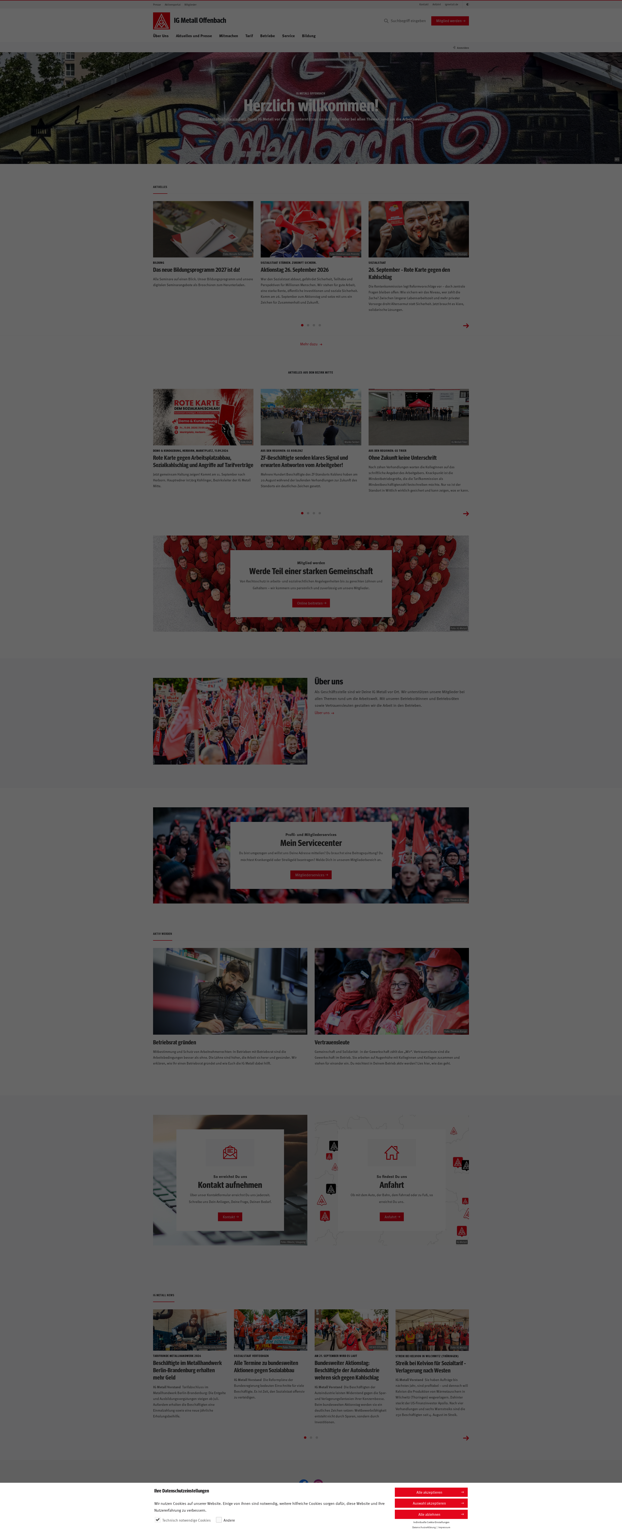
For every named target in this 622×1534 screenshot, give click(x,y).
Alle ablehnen (429, 1514)
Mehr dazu (309, 343)
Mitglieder (190, 4)
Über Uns (161, 35)
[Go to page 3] (314, 325)
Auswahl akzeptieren (429, 1503)
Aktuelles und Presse (194, 35)
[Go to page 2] (308, 325)
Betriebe (267, 35)
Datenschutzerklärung (424, 1527)
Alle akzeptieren (429, 1492)
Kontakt (424, 4)
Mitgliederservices (309, 874)
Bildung (309, 35)
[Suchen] (386, 21)
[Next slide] (466, 325)
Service (288, 35)
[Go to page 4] (320, 325)
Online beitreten (310, 602)
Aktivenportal (173, 4)
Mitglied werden (449, 20)
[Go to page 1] (302, 325)
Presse (157, 4)
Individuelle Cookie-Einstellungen (431, 1522)
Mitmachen (228, 35)
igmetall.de (451, 4)
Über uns (322, 712)
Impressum (444, 1527)
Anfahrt (436, 4)
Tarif (249, 35)
